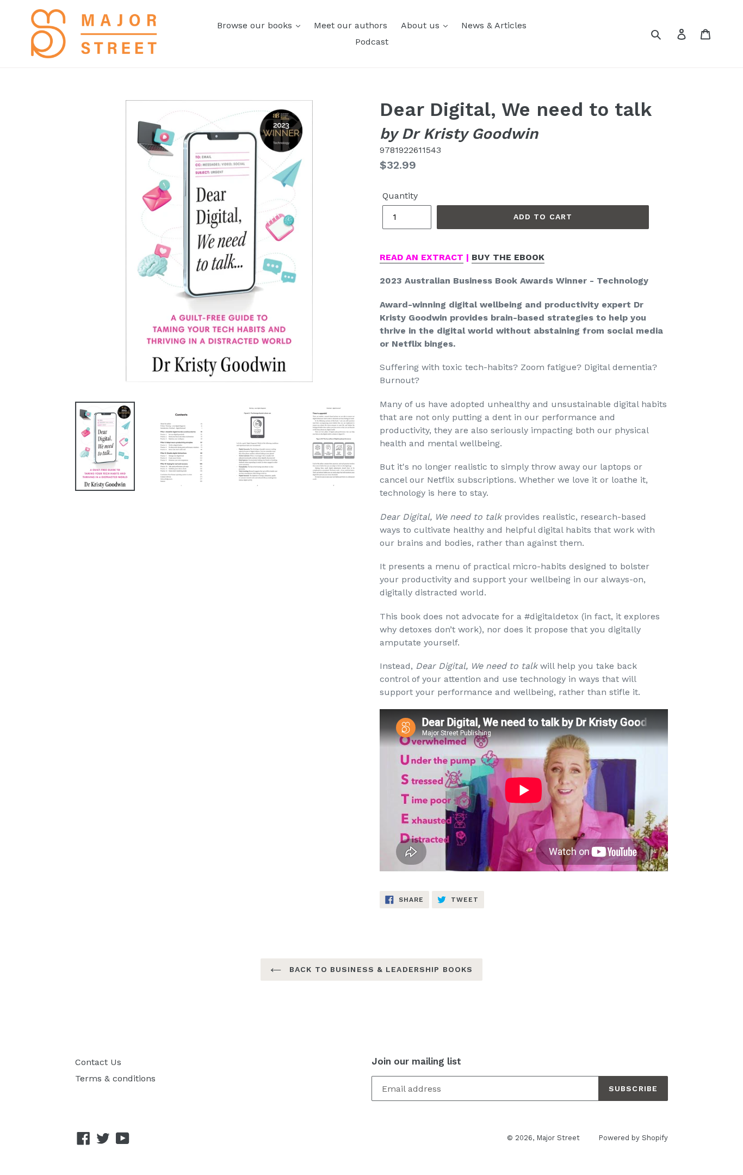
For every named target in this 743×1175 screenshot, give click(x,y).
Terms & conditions (115, 1078)
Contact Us (98, 1062)
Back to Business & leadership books (380, 969)
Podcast (371, 41)
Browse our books (256, 25)
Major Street (559, 1138)
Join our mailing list (416, 1061)
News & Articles (494, 25)
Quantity (400, 195)
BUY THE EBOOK (508, 257)
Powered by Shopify (633, 1138)
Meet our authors (350, 25)
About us (421, 25)
